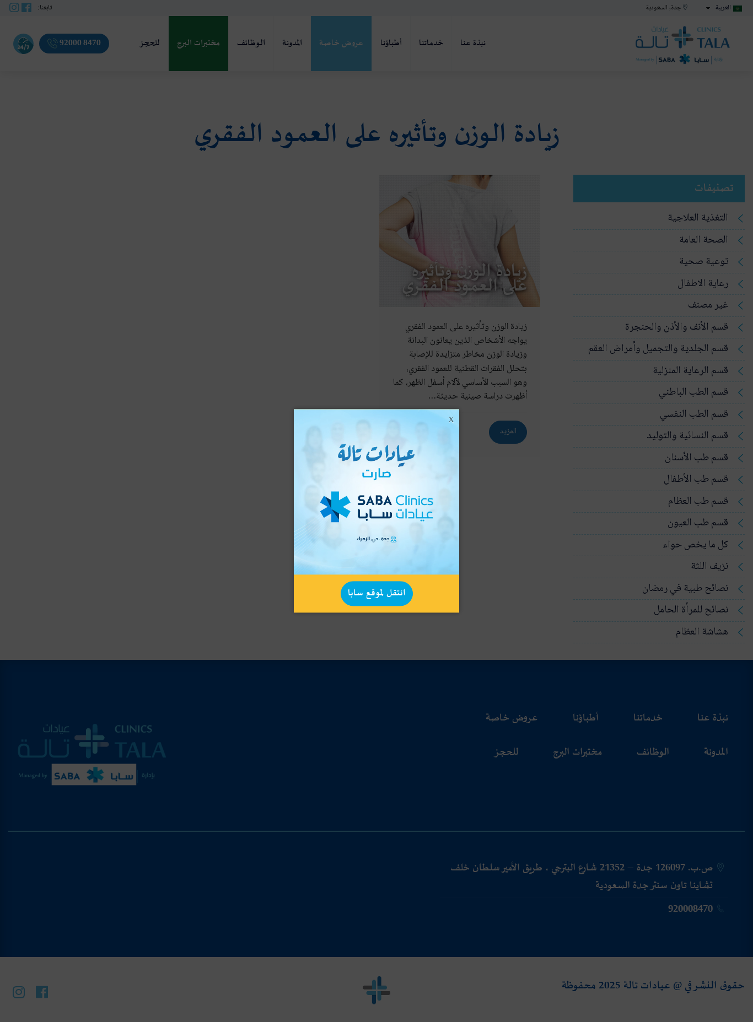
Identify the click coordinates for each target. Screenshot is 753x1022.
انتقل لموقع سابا (377, 593)
